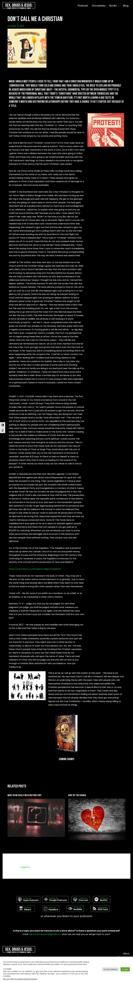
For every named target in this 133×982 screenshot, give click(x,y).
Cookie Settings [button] (110, 969)
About (126, 953)
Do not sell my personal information (20, 979)
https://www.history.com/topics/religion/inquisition (35, 568)
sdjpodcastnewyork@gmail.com (45, 934)
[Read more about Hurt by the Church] (96, 819)
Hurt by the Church (77, 795)
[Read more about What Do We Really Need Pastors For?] (36, 817)
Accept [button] (125, 969)
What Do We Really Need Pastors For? (24, 795)
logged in (25, 867)
